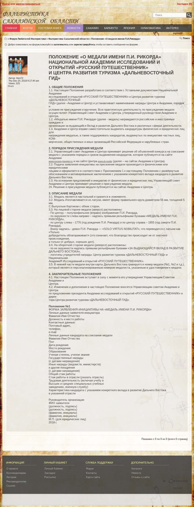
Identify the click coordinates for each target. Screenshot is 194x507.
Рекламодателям (16, 481)
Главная (11, 28)
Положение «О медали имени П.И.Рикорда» (115, 39)
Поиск (186, 38)
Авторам (11, 477)
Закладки (49, 473)
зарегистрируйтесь (84, 44)
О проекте (12, 468)
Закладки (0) (184, 3)
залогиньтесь (61, 44)
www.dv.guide (105, 161)
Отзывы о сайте (140, 477)
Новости (73, 28)
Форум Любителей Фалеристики (27, 39)
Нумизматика (151, 28)
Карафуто (111, 28)
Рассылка (50, 477)
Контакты (91, 473)
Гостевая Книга (49, 28)
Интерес (172, 28)
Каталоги (136, 468)
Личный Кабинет (53, 468)
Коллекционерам (16, 473)
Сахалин (92, 28)
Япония (129, 28)
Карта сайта (93, 477)
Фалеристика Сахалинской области (68, 39)
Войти (6, 3)
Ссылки (10, 485)
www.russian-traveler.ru (61, 161)
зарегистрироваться (28, 3)
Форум (28, 28)
